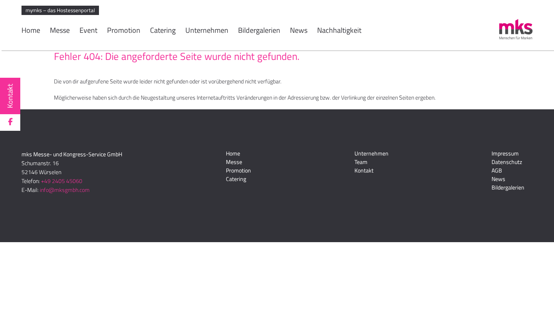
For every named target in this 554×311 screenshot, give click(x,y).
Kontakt (9, 96)
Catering (163, 31)
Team (360, 162)
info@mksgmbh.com (65, 189)
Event (88, 31)
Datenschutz (507, 162)
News (298, 31)
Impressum (505, 153)
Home (30, 31)
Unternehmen (206, 31)
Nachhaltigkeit (339, 31)
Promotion (123, 31)
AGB (497, 170)
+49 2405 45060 (61, 181)
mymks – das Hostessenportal (60, 10)
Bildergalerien (259, 31)
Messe (60, 31)
